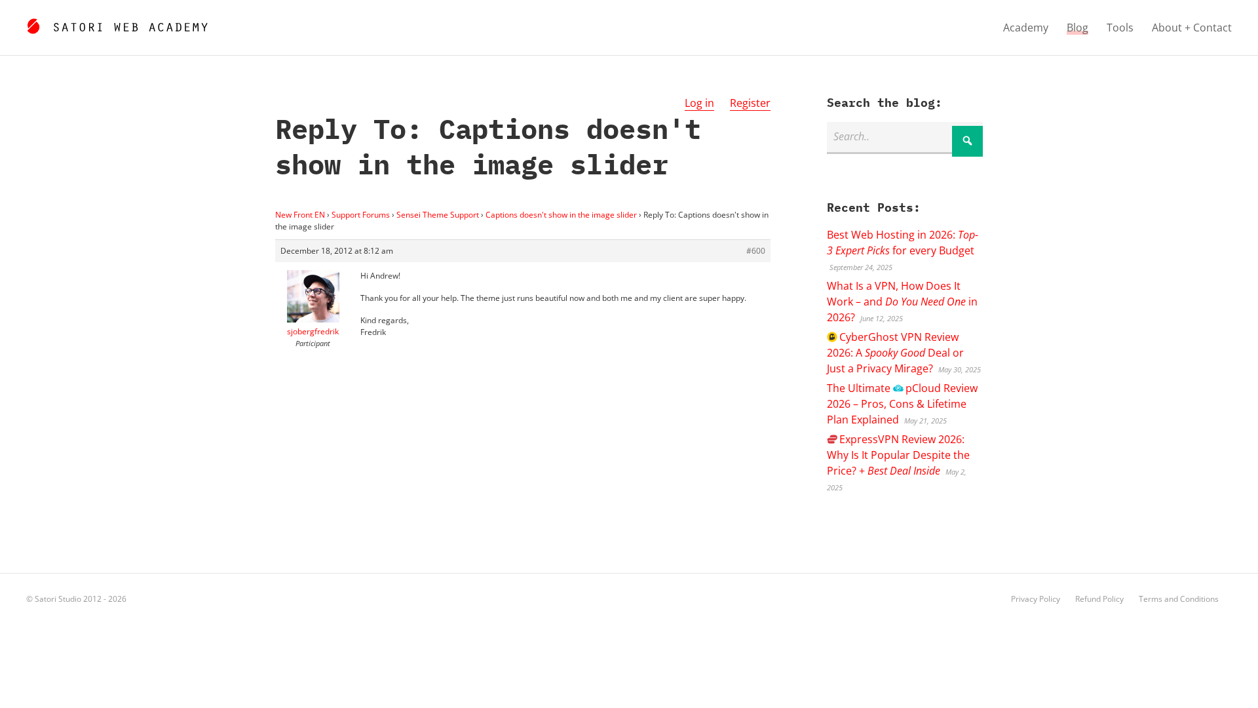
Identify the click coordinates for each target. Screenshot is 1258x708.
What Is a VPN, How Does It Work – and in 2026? (902, 301)
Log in (699, 103)
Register (750, 103)
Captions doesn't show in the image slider (561, 214)
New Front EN (300, 214)
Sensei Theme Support (437, 214)
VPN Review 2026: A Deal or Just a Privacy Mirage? (895, 353)
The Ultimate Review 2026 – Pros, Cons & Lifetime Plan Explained (902, 404)
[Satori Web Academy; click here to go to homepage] (117, 24)
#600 (755, 250)
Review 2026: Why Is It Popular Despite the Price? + (898, 455)
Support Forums (361, 214)
